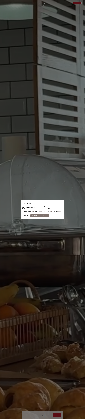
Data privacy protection (53, 208)
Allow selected (35, 215)
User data (56, 211)
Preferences (46, 211)
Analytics (37, 211)
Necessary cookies (27, 211)
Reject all (26, 215)
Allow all (45, 215)
